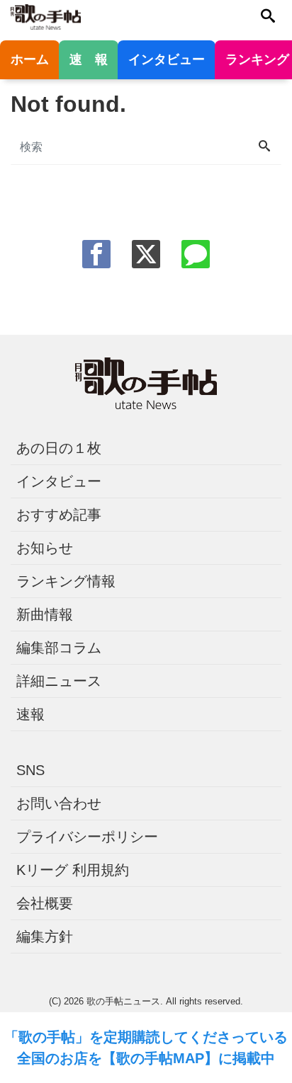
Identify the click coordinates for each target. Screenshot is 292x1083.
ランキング (257, 59)
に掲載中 (246, 1058)
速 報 (88, 59)
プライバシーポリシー (87, 836)
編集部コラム (58, 647)
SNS (30, 770)
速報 (30, 714)
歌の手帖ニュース (123, 1001)
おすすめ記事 (58, 514)
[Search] (264, 147)
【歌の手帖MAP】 (160, 1058)
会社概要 (44, 903)
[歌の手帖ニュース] (46, 15)
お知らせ (44, 548)
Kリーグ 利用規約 (72, 870)
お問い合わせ (58, 803)
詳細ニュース (58, 681)
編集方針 (44, 936)
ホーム (30, 59)
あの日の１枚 (58, 448)
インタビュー (166, 59)
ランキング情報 (66, 581)
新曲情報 (44, 614)
